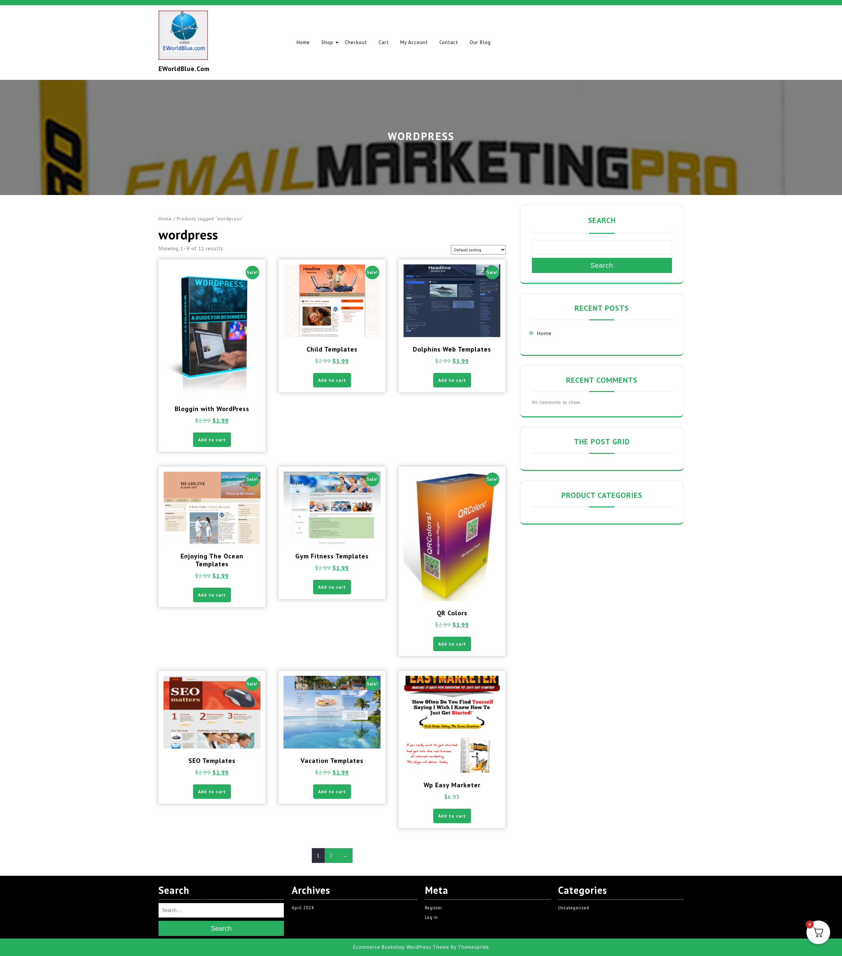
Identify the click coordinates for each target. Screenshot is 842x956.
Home (303, 42)
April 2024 (303, 908)
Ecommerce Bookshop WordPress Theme (401, 947)
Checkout (356, 42)
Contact (448, 42)
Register (433, 908)
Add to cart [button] (212, 440)
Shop (327, 42)
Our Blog (480, 42)
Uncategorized (573, 908)
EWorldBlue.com (184, 68)
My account (414, 42)
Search (602, 220)
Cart (384, 42)
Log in (431, 917)
